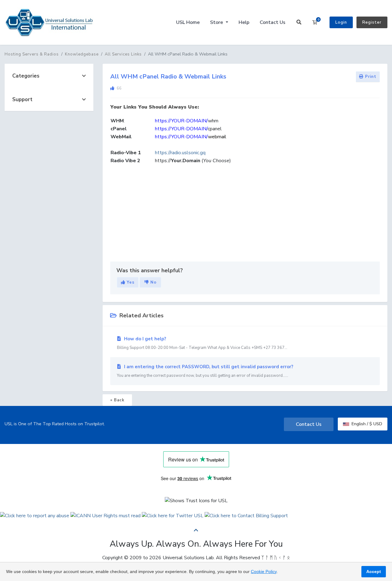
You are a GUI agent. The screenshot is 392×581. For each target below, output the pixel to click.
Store (217, 22)
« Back (117, 400)
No (152, 282)
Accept (373, 571)
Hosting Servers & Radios (32, 54)
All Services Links (123, 54)
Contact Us (272, 22)
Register (372, 22)
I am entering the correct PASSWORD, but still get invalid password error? (205, 371)
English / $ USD (366, 424)
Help (244, 22)
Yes (129, 282)
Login (341, 22)
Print (370, 76)
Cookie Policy (264, 571)
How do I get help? (202, 343)
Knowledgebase (82, 54)
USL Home (188, 22)
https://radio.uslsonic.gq (180, 152)
